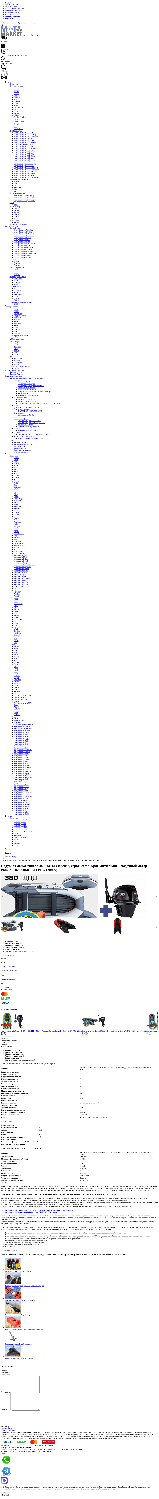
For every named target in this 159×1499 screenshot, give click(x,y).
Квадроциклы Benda (21, 808)
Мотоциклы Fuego (20, 563)
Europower (18, 314)
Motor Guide (18, 187)
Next (156, 896)
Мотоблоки (14, 259)
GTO (16, 625)
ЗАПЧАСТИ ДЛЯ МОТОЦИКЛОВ (31, 423)
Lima (15, 672)
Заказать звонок (9, 23)
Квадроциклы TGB (21, 802)
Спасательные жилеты (26, 388)
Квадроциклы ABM (21, 775)
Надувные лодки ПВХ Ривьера (25, 135)
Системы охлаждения (22, 452)
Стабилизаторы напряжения (20, 366)
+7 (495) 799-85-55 (7, 55)
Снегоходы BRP (20, 837)
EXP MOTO (18, 586)
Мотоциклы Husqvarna (22, 567)
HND (16, 337)
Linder (16, 208)
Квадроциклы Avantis (22, 730)
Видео (3, 1043)
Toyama (16, 113)
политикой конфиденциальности (68, 1489)
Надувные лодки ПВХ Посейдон (26, 168)
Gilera (16, 664)
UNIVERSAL (19, 534)
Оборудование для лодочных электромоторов (35, 391)
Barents (16, 214)
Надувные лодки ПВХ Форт (24, 173)
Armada (16, 596)
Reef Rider (17, 99)
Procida (16, 615)
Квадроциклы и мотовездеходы (21, 724)
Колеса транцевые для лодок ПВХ (18, 1286)
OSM (16, 845)
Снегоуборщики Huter (22, 245)
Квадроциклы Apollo (21, 756)
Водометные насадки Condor (24, 201)
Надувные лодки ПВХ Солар (24, 156)
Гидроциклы (14, 220)
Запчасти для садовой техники (25, 436)
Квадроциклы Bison (21, 736)
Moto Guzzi (18, 506)
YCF (15, 473)
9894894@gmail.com (23, 1447)
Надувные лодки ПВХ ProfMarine (26, 170)
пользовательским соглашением (42, 1489)
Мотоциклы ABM (20, 555)
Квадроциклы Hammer (22, 806)
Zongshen (17, 318)
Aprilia (16, 481)
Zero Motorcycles (20, 553)
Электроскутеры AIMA (22, 703)
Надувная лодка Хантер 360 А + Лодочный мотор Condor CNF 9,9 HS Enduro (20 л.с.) (114, 1031)
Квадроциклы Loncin (21, 787)
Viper (16, 689)
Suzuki (16, 125)
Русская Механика (20, 746)
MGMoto (17, 502)
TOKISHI (17, 722)
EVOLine (17, 300)
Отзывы (4, 1045)
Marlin (16, 96)
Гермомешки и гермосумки (28, 395)
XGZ (16, 602)
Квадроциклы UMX (21, 814)
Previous (2, 896)
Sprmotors (17, 637)
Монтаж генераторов (21, 335)
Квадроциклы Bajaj (21, 789)
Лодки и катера (15, 207)
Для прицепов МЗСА (26, 415)
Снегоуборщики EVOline (23, 232)
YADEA (17, 715)
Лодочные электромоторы (19, 179)
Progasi (16, 518)
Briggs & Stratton (20, 316)
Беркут (16, 212)
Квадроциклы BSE (21, 761)
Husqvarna (17, 298)
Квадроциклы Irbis (21, 738)
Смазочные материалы (22, 450)
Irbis (15, 467)
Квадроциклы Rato (21, 794)
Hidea (16, 119)
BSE (15, 516)
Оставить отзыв (7, 1429)
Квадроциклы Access (21, 757)
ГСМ (11, 440)
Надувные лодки (16, 131)
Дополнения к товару (9, 1041)
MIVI (16, 629)
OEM (16, 611)
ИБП (11, 356)
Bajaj (15, 485)
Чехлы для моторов (12, 1358)
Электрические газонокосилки (21, 302)
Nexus (16, 654)
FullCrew (17, 610)
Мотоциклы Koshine (21, 569)
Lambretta (17, 711)
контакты (4, 49)
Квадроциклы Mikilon (22, 763)
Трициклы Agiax (20, 574)
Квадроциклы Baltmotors (23, 804)
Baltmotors (17, 487)
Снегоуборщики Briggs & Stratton (26, 253)
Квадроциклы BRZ (21, 791)
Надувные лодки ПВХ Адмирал (26, 136)
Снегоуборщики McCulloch (24, 247)
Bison (16, 510)
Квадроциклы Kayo (21, 734)
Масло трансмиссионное (23, 444)
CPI (15, 693)
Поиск (33, 23)
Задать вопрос (23, 23)
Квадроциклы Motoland (22, 767)
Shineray (17, 526)
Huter (16, 273)
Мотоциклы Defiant (21, 559)
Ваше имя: (5, 1373)
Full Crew (17, 491)
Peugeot (16, 678)
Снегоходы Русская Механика (25, 831)
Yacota (16, 325)
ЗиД (15, 539)
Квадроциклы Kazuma (22, 759)
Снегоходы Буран (20, 826)
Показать (5, 1495)
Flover (16, 183)
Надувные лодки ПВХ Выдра (25, 164)
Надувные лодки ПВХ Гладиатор (26, 177)
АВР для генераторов (17, 339)
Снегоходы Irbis (20, 822)
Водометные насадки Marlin (24, 197)
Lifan (16, 331)
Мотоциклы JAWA (21, 580)
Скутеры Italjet (19, 697)
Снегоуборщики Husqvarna (24, 236)
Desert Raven (18, 543)
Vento (16, 479)
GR (15, 493)
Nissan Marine (19, 121)
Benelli (16, 477)
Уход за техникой (20, 446)
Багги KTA (18, 781)
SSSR (16, 530)
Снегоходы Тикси (20, 830)
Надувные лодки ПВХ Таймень (25, 142)
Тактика (17, 210)
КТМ (16, 471)
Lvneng (16, 701)
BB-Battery (18, 362)
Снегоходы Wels (20, 824)
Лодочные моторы (16, 86)
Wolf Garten (18, 279)
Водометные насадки (17, 193)
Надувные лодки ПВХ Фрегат (25, 146)
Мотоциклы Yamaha (25, 425)
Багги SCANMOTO (21, 800)
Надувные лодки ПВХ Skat (24, 158)
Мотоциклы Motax (21, 571)
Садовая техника (11, 5)
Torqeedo (17, 189)
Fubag (16, 321)
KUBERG (17, 592)
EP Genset (17, 323)
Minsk (16, 504)
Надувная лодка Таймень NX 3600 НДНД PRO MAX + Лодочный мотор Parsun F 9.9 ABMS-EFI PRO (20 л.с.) (41, 1031)
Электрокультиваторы (18, 277)
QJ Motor (17, 600)
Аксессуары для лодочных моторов (31, 386)
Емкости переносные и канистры (17, 1329)
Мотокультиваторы (17, 267)
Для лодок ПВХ (24, 382)
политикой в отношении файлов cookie (15, 1489)
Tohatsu (16, 92)
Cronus (16, 475)
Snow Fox (17, 835)
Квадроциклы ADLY (21, 740)
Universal (17, 685)
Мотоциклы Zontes (21, 573)
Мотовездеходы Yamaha (22, 728)
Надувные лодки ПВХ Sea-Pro (25, 152)
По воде (8, 3)
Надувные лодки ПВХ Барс (24, 166)
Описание (4, 1039)
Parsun (16, 105)
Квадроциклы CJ (20, 810)
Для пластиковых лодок (27, 390)
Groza (16, 623)
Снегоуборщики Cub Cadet (24, 234)
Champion (17, 263)
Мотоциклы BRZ (20, 557)
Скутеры (13, 645)
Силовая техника (11, 6)
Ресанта (17, 265)
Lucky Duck (18, 627)
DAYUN (17, 621)
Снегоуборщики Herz (22, 242)
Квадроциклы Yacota (21, 732)
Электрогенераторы (17, 308)
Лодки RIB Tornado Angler (23, 144)
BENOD (17, 709)
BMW (16, 489)
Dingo (16, 833)
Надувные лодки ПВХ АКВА (25, 133)
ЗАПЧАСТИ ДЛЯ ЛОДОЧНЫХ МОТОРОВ (34, 434)
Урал (15, 549)
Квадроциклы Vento (21, 754)
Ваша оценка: (6, 1375)
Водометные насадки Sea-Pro (24, 195)
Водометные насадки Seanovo (25, 199)
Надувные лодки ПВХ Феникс (25, 172)
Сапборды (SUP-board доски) (20, 224)
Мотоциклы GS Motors (22, 578)
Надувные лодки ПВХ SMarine (25, 162)
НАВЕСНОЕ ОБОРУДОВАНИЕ (30, 411)
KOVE (16, 590)
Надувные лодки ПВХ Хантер (25, 138)
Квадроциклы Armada (22, 752)
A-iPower (17, 333)
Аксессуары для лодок (26, 384)
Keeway (17, 662)
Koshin (16, 351)
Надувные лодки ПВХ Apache (25, 150)
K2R (15, 588)
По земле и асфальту (12, 12)
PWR (16, 520)
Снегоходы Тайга (20, 828)
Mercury (17, 88)
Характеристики (7, 1037)
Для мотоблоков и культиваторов (30, 438)
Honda (16, 111)
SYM (16, 684)
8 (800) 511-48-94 (21, 55)
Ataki (16, 483)
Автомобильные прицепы (14, 8)
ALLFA (16, 115)
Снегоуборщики (16, 228)
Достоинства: (6, 1392)
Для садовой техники (22, 409)
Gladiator (17, 101)
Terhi (15, 218)
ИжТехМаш (18, 604)
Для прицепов (19, 413)
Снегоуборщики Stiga (22, 255)
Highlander (18, 633)
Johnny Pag (18, 499)
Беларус (17, 261)
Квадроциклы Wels (21, 748)
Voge (15, 536)
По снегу (8, 14)
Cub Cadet (17, 290)
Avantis (16, 464)
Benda (16, 606)
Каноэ (12, 203)
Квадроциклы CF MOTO (23, 750)
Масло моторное (20, 442)
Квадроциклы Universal (22, 771)
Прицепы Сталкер (16, 374)
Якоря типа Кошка (12, 1344)
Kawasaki (17, 501)
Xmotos (16, 528)
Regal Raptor (18, 545)
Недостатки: (5, 1409)
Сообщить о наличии (9, 966)
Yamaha (16, 90)
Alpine (16, 839)
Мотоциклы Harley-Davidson (24, 565)
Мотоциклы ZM (20, 576)
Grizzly (16, 216)
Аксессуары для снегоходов (28, 407)
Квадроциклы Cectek (21, 744)
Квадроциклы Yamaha (22, 726)
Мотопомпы (14, 341)
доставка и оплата (4, 42)
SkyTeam (17, 547)
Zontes (16, 705)
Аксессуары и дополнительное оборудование (26, 378)
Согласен (5, 1493)
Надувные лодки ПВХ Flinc (24, 154)
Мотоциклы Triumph (21, 584)
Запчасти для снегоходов (27, 430)
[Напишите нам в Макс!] (79, 1480)
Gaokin (16, 598)
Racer (16, 460)
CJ (15, 608)
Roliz (16, 524)
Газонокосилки (15, 286)
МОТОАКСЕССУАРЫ (26, 399)
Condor (16, 103)
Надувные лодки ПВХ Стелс (24, 140)
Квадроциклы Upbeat (22, 773)
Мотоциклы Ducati (21, 561)
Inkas (16, 205)
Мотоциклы (14, 456)
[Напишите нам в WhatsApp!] (79, 1460)
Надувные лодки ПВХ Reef (24, 175)
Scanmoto (17, 635)
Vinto (16, 617)
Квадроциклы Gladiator (22, 793)
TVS (15, 639)
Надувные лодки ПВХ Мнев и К (26, 160)
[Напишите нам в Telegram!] (79, 1471)
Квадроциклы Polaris (21, 769)
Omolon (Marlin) (20, 117)
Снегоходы (14, 818)
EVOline (17, 319)
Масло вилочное (20, 448)
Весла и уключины (25, 393)
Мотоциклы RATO (21, 582)
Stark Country (18, 358)
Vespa (16, 658)
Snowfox (17, 843)
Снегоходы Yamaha (21, 820)
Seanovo (17, 98)
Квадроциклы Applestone (23, 777)
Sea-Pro (16, 94)
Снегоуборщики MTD (22, 240)
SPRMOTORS (19, 720)
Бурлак (16, 123)
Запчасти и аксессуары (13, 10)
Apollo (16, 514)
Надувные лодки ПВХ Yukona (25, 148)
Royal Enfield (18, 551)
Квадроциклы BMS (21, 779)
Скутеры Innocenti (20, 699)
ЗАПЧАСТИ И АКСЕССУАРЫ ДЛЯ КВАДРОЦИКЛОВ (39, 403)
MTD (16, 281)
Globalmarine (18, 129)
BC (15, 717)
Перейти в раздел (24, 1271)
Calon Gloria (18, 107)
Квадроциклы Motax (21, 765)
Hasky (16, 495)
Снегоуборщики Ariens (22, 257)
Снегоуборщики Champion (23, 251)
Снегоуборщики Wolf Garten (24, 244)
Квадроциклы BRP (21, 742)
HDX (16, 109)
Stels (15, 127)
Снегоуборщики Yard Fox (23, 230)
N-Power (17, 360)
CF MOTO (18, 619)
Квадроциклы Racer (21, 798)
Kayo (16, 465)
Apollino (17, 594)
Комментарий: (6, 1427)
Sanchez (17, 631)
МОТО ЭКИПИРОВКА (27, 401)
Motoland (17, 508)
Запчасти (13, 417)
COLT (16, 613)
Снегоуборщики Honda (22, 238)
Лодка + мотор (15, 84)
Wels (15, 469)
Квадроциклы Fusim (21, 783)
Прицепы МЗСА (16, 372)
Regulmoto (17, 522)
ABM (16, 668)
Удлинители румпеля (13, 1315)
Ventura (16, 364)
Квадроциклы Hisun (21, 785)
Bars (15, 841)
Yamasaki (17, 537)
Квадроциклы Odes (21, 812)
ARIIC (16, 707)
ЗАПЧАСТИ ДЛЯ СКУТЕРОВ (29, 421)
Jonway (16, 687)
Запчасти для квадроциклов (28, 427)
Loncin (16, 512)
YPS (15, 643)
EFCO (16, 288)
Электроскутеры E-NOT (23, 695)
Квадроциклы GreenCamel (23, 796)
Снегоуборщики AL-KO (23, 249)
